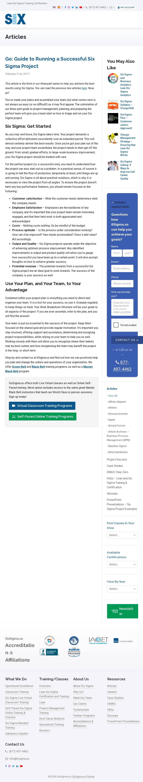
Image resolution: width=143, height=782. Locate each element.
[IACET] (99, 644)
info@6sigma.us (19, 758)
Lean (42, 702)
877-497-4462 (122, 366)
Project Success (117, 459)
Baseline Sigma (117, 446)
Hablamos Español (16, 733)
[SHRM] (74, 656)
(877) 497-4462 (97, 7)
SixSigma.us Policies (83, 776)
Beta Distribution (118, 452)
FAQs (110, 709)
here (84, 88)
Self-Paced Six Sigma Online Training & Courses (18, 713)
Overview (45, 686)
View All (112, 395)
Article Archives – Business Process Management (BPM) (118, 436)
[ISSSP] (74, 644)
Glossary (112, 493)
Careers (112, 692)
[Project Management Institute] (49, 644)
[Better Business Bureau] (49, 656)
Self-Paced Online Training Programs (45, 416)
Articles (112, 388)
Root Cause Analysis (52, 718)
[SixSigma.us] (14, 19)
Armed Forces (116, 425)
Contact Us (14, 744)
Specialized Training (51, 724)
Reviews (44, 730)
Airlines (112, 407)
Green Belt (19, 366)
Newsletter (126, 611)
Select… (114, 535)
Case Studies (115, 465)
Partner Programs (84, 715)
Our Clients (80, 703)
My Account (128, 7)
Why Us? (78, 692)
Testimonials (81, 709)
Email (115, 261)
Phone (115, 277)
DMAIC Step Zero (117, 472)
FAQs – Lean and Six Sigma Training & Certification (119, 483)
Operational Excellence (19, 686)
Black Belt (38, 366)
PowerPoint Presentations (123, 721)
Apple (111, 419)
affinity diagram (117, 401)
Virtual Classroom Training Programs (44, 405)
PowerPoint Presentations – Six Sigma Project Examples (122, 504)
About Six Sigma (83, 686)
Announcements (118, 413)
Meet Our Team (82, 697)
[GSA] (123, 644)
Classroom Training (17, 692)
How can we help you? (120, 294)
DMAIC (111, 703)
